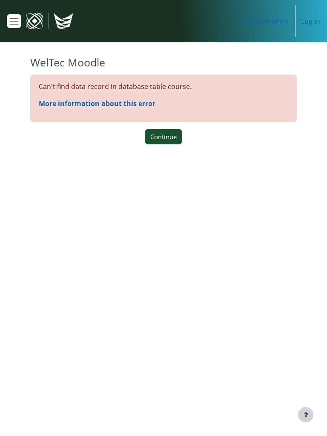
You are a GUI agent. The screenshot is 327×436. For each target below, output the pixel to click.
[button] (264, 21)
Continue (163, 136)
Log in (310, 21)
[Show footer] (305, 414)
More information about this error (97, 103)
